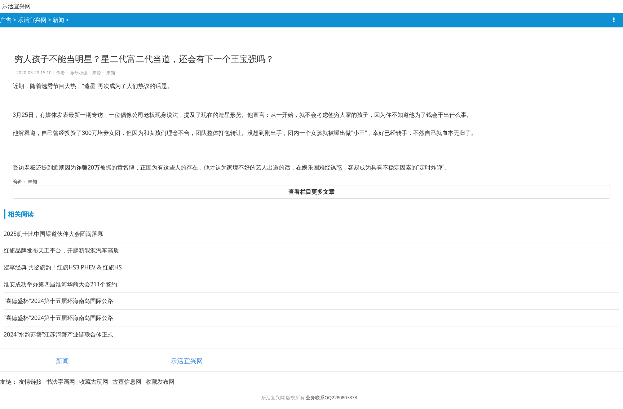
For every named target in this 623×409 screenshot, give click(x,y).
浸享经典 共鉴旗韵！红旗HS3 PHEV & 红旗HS (63, 267)
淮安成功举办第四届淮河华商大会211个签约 (60, 284)
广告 (6, 20)
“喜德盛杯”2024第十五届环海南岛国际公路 (58, 301)
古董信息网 (126, 382)
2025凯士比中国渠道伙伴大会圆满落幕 (53, 234)
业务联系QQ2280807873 (331, 397)
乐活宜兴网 (16, 6)
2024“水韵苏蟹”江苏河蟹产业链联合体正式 (58, 334)
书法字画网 (60, 382)
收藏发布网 (160, 382)
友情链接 (30, 382)
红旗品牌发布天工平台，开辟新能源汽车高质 (61, 250)
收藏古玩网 (93, 382)
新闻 (58, 20)
